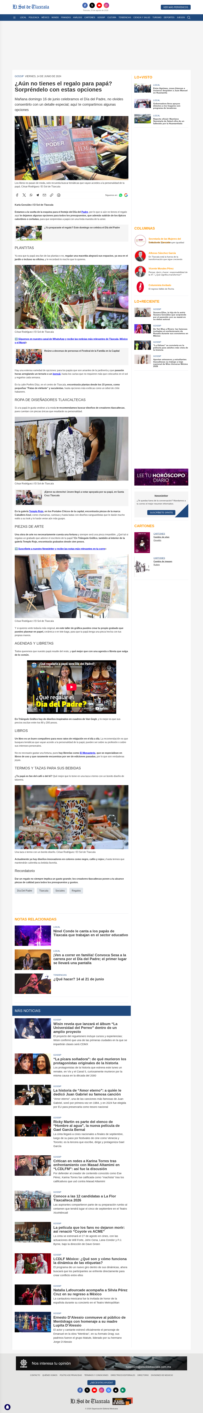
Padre (84, 212)
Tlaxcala (43, 890)
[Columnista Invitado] (140, 287)
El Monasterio (87, 753)
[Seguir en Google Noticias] (126, 195)
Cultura (111, 17)
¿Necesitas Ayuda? (101, 1382)
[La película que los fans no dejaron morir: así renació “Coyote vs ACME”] (33, 1236)
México (45, 17)
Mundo (55, 17)
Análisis (77, 17)
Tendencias (125, 17)
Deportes (169, 17)
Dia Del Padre (24, 890)
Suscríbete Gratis (161, 512)
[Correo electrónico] (44, 195)
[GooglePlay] (123, 1390)
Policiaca (34, 17)
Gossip (101, 17)
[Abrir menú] (14, 17)
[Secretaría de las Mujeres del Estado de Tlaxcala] (140, 240)
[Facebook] (85, 5)
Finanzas (66, 17)
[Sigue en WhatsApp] (120, 195)
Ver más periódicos (175, 7)
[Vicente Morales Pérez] (140, 271)
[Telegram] (38, 195)
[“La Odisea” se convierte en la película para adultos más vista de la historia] (142, 346)
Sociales (60, 890)
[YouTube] (99, 5)
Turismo (156, 17)
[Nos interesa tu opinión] (101, 1363)
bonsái (56, 374)
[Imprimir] (58, 195)
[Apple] (115, 1390)
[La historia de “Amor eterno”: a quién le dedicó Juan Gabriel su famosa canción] (33, 1099)
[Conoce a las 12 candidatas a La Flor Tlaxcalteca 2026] (33, 1204)
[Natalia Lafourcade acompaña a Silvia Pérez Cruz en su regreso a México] (33, 1296)
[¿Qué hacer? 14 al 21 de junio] (33, 983)
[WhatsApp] (31, 195)
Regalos (76, 890)
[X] (92, 5)
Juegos (181, 17)
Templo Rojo (36, 511)
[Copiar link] (51, 195)
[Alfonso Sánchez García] (140, 256)
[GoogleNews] (108, 1390)
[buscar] (189, 17)
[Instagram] (106, 5)
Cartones (89, 17)
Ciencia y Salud (141, 17)
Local (23, 17)
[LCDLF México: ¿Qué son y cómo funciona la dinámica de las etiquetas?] (33, 1267)
